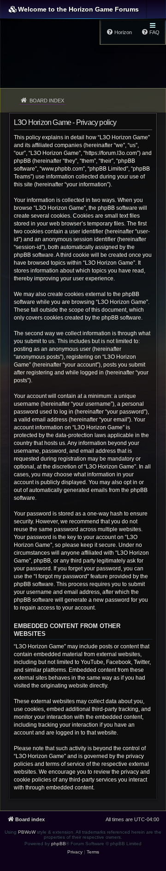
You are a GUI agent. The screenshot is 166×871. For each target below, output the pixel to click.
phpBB (58, 843)
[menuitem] (75, 852)
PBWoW (27, 832)
